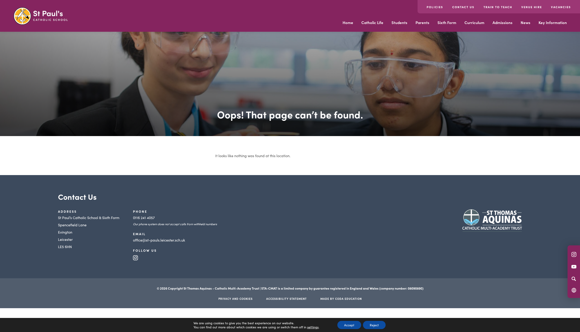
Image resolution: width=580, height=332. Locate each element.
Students (399, 22)
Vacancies (561, 7)
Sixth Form (446, 22)
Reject (374, 325)
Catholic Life (372, 22)
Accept (349, 325)
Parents (422, 22)
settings (313, 327)
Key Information (553, 22)
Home (348, 22)
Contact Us (463, 7)
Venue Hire (531, 7)
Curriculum (474, 22)
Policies (435, 7)
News (525, 22)
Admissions (502, 22)
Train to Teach (497, 7)
